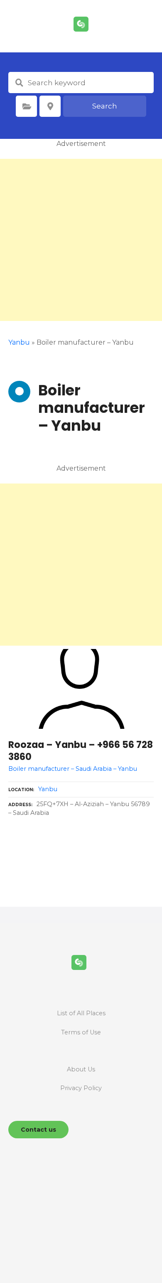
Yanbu (47, 789)
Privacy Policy (81, 1088)
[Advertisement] (81, 240)
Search (104, 106)
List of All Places (81, 1013)
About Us (81, 1069)
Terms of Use (81, 1032)
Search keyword (19, 83)
